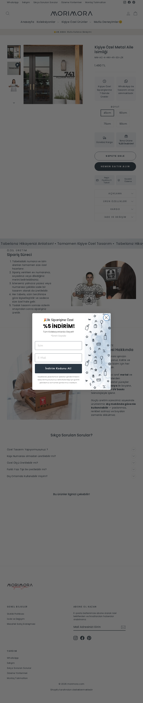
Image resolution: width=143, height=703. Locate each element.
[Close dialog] (106, 318)
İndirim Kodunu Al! (58, 368)
